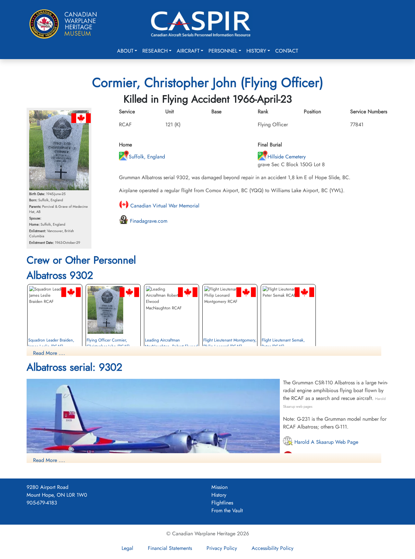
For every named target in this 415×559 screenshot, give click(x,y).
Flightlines (222, 502)
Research (155, 51)
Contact (286, 51)
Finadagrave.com (147, 221)
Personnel (222, 51)
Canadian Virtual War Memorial (164, 205)
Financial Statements (170, 548)
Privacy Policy (222, 548)
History (256, 51)
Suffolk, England (147, 156)
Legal (127, 548)
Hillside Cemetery (286, 156)
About (125, 51)
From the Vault (227, 510)
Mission (219, 487)
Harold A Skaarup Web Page (325, 442)
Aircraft (188, 51)
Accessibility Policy (272, 548)
